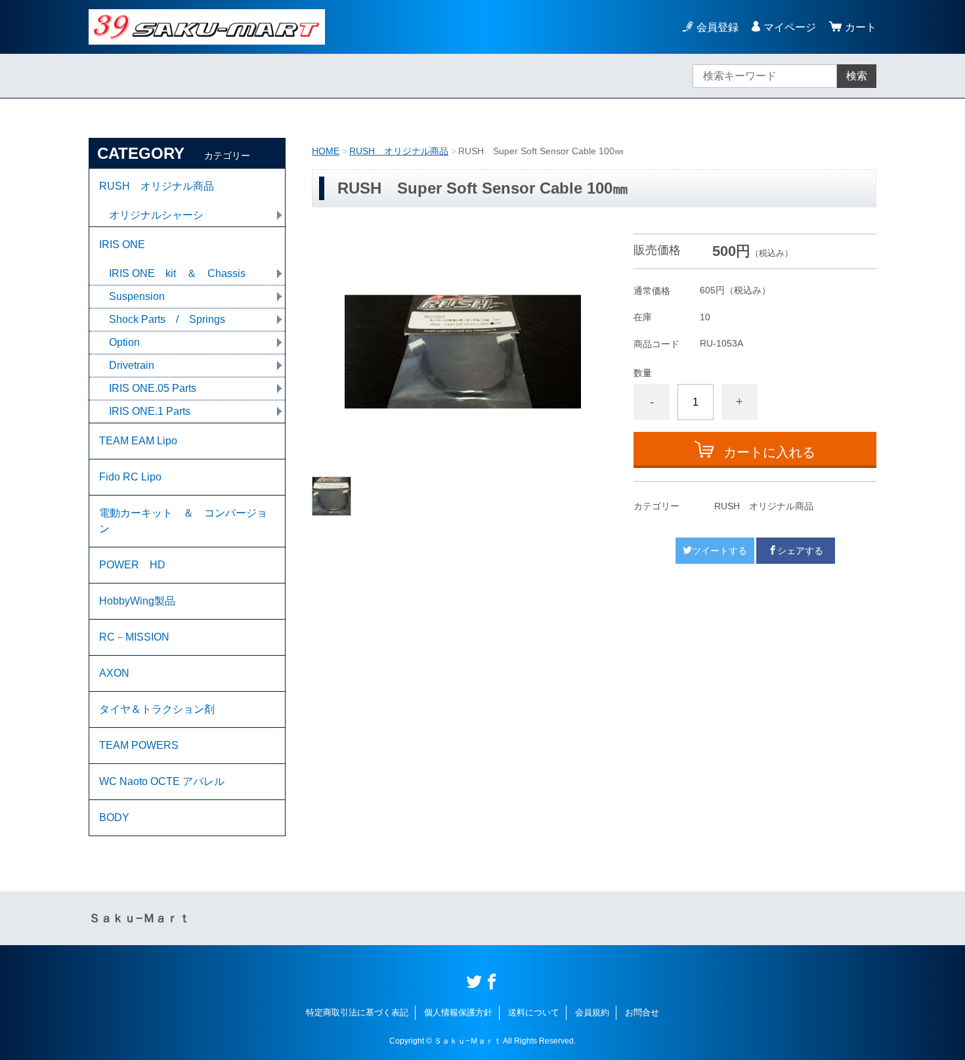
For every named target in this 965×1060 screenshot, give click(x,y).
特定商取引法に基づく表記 (357, 1012)
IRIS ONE (122, 244)
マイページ (789, 27)
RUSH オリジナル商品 (398, 151)
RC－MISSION (134, 637)
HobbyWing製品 (137, 600)
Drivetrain (131, 365)
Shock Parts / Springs (167, 319)
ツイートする (719, 550)
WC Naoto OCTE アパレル (162, 781)
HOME (325, 151)
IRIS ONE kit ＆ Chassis (177, 273)
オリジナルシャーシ (156, 215)
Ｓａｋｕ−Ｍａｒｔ (139, 918)
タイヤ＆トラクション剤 (157, 709)
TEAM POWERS (139, 745)
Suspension (137, 296)
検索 (856, 75)
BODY (114, 817)
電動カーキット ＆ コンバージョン (183, 520)
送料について (533, 1012)
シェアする (800, 550)
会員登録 (718, 27)
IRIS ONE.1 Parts (149, 411)
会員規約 (592, 1012)
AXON (114, 673)
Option (124, 342)
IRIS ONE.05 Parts (152, 388)
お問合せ (642, 1012)
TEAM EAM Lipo (138, 440)
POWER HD (132, 564)
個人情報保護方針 (458, 1012)
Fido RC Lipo (130, 476)
